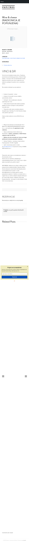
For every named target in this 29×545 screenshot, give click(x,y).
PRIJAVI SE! (14, 277)
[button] (14, 267)
